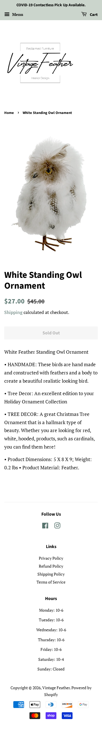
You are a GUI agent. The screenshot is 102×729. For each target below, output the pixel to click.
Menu (17, 14)
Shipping (13, 312)
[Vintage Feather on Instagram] (57, 526)
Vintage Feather (56, 687)
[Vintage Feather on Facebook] (45, 526)
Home (9, 112)
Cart (93, 15)
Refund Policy (51, 566)
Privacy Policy (51, 558)
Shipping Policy (51, 574)
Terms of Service (51, 582)
